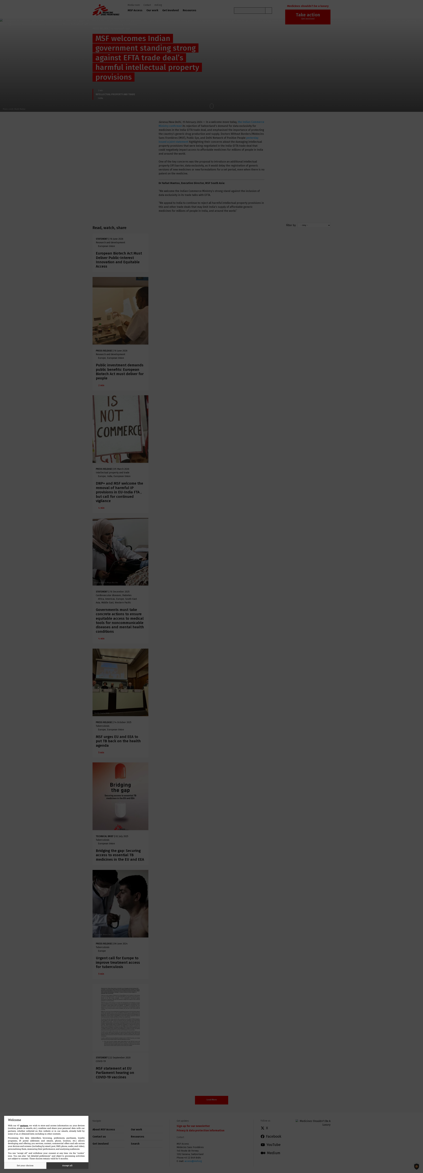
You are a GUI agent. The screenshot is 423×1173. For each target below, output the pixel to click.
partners (24, 1125)
